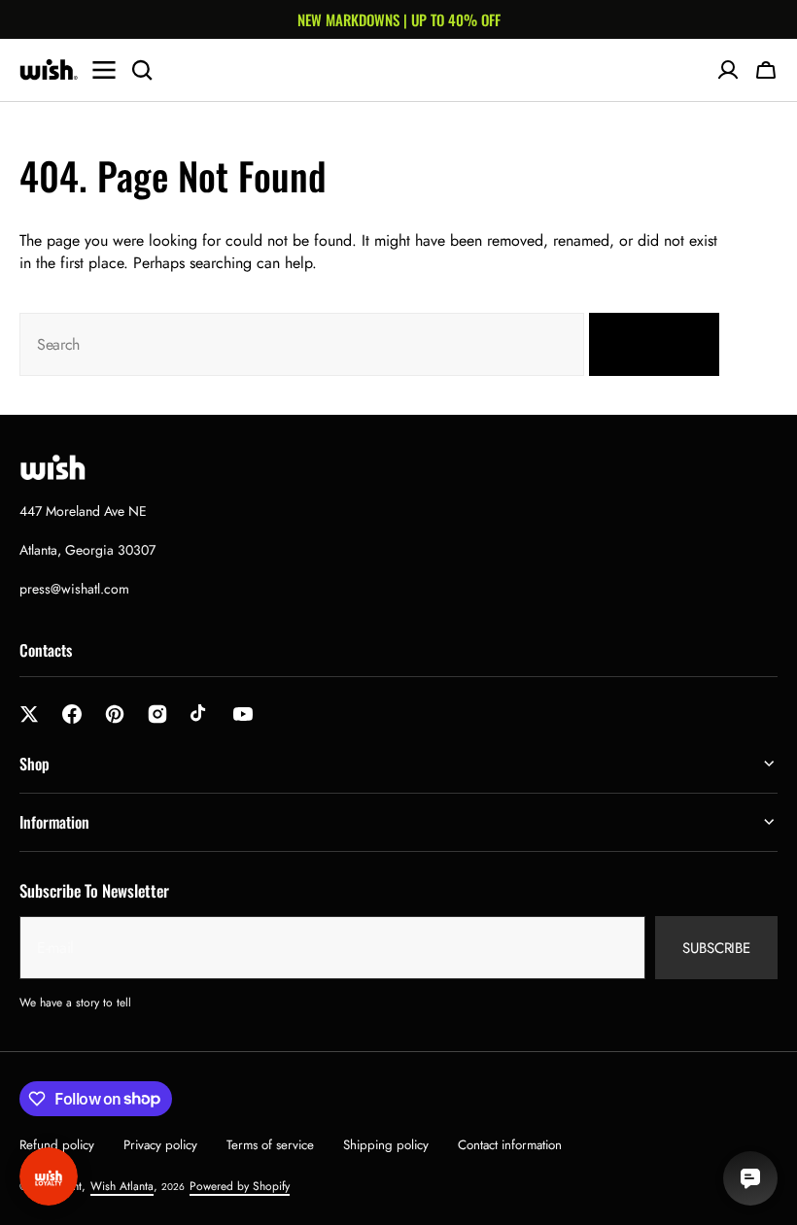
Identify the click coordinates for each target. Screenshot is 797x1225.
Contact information (510, 1145)
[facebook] (72, 714)
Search (642, 345)
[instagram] (157, 714)
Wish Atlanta (122, 1186)
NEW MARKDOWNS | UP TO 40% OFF (399, 19)
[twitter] (29, 714)
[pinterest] (114, 714)
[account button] (728, 70)
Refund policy (56, 1145)
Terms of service (270, 1145)
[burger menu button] (104, 70)
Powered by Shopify (240, 1186)
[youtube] (243, 714)
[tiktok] (200, 714)
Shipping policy (386, 1145)
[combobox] (301, 344)
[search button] (142, 70)
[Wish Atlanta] (48, 69)
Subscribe (716, 948)
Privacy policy (160, 1145)
